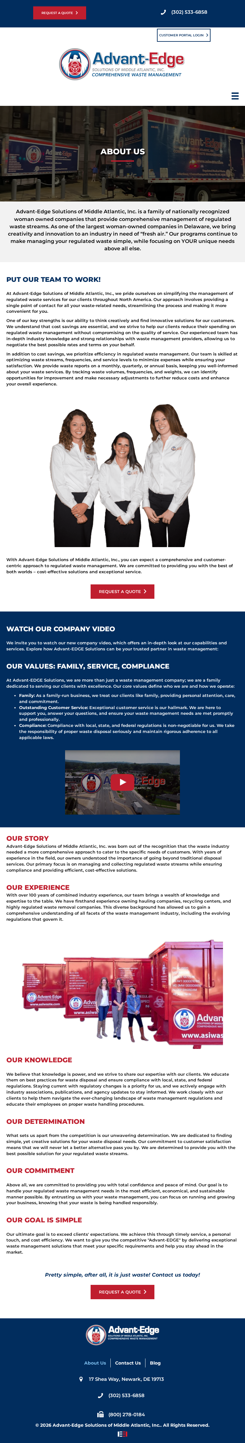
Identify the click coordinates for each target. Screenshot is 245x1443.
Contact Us (128, 1363)
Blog (155, 1363)
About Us (95, 1363)
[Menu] (235, 98)
